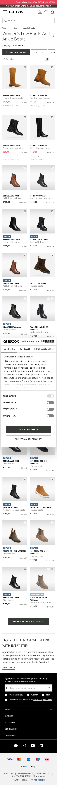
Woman (34, 695)
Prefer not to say (16, 695)
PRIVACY (16, 780)
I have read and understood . (30, 699)
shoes (16, 28)
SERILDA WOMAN (11, 196)
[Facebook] (16, 746)
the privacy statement (42, 699)
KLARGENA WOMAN (39, 239)
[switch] (50, 402)
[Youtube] (33, 746)
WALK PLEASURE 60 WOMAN (39, 328)
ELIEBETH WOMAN (11, 95)
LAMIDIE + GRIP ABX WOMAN (39, 598)
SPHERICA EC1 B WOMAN (14, 551)
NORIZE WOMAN (38, 283)
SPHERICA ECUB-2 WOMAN (38, 462)
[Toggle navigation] (4, 12)
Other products (28, 621)
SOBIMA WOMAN (11, 507)
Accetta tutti (28, 429)
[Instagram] (24, 746)
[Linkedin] (41, 746)
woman (5, 28)
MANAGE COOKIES (38, 780)
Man (48, 695)
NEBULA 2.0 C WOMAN (40, 507)
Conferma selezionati (28, 439)
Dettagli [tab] (24, 348)
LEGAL (24, 780)
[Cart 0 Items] (52, 13)
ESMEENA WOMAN (11, 239)
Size (36, 52)
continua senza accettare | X (36, 341)
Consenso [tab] (9, 348)
